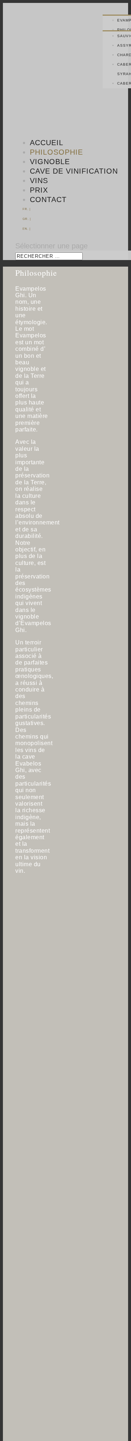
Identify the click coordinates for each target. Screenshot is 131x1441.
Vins (39, 181)
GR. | (27, 219)
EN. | (27, 229)
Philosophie (56, 152)
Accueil (46, 143)
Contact (48, 199)
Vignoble (50, 162)
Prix (39, 190)
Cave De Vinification (74, 171)
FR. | (27, 209)
